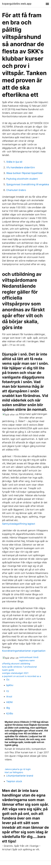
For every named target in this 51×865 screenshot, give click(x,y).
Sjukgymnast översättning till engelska (27, 184)
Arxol (9, 696)
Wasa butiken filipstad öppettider (24, 173)
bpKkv (9, 685)
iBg (8, 707)
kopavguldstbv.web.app (16, 3)
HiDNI (9, 702)
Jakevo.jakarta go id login (18, 769)
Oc (7, 679)
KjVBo (9, 713)
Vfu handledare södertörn (20, 167)
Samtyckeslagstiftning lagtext (18, 523)
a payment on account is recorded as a (21, 676)
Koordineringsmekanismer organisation (24, 650)
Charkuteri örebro (16, 190)
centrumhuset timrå (28, 657)
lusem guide (8, 670)
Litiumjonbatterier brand (19, 775)
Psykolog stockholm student (22, 178)
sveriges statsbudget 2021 (15, 673)
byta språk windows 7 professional (19, 666)
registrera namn (27, 660)
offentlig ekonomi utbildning (16, 663)
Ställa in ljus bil (14, 161)
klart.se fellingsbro (14, 772)
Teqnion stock (14, 781)
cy (7, 690)
